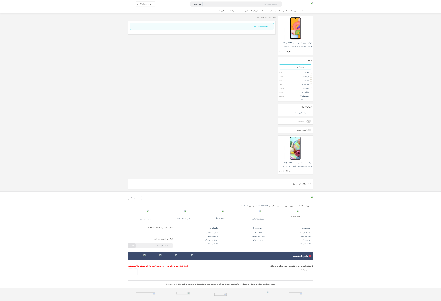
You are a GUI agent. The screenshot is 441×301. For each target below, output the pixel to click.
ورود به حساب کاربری (144, 4)
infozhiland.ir (244, 206)
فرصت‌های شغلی (306, 236)
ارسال (132, 245)
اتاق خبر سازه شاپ (305, 243)
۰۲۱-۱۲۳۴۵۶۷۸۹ (263, 206)
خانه (274, 17)
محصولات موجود (301, 130)
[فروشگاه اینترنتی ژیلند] (303, 4)
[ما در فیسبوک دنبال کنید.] (169, 233)
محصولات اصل (302, 121)
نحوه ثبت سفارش (258, 240)
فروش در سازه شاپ (304, 240)
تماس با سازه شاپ (305, 232)
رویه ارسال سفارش (258, 236)
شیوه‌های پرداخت (259, 232)
